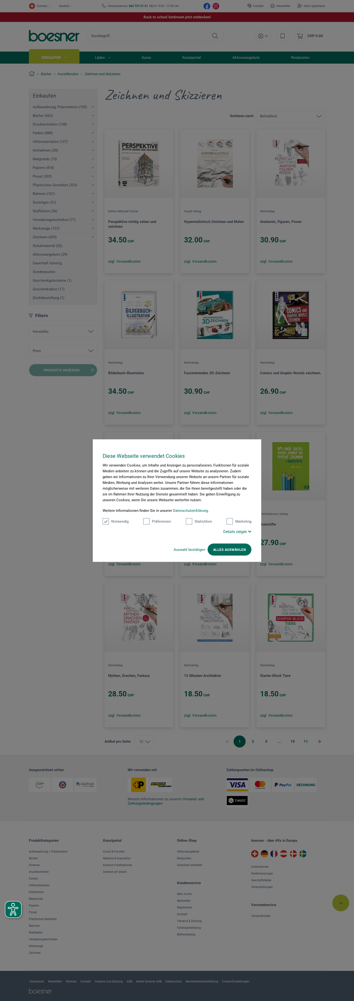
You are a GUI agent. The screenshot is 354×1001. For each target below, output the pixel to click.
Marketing (243, 521)
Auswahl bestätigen (189, 549)
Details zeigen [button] (235, 531)
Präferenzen (161, 521)
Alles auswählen (229, 550)
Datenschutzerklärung (190, 510)
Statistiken (203, 521)
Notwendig (120, 521)
